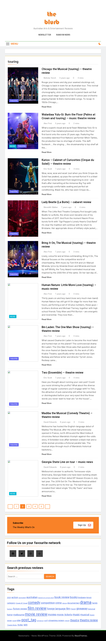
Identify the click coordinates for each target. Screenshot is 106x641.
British (89, 598)
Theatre (14, 101)
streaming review (56, 620)
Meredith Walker (51, 207)
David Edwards (50, 422)
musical (84, 614)
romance (40, 621)
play (19, 620)
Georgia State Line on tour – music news (67, 462)
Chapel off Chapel (21, 603)
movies (52, 614)
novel (14, 621)
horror (10, 614)
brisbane (82, 597)
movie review (36, 614)
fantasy (9, 609)
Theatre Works (12, 625)
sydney (67, 621)
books (74, 597)
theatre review (89, 620)
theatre (74, 620)
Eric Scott (48, 169)
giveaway (81, 608)
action (14, 597)
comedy (34, 602)
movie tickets (64, 614)
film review (37, 608)
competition (48, 602)
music (76, 614)
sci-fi (46, 621)
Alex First (48, 123)
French (73, 609)
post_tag (28, 620)
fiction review (20, 608)
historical (91, 609)
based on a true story (46, 598)
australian (32, 597)
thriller (20, 625)
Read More (46, 107)
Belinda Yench (50, 78)
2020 (9, 598)
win (25, 624)
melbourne (18, 614)
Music (12, 146)
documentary (73, 603)
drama (85, 602)
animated (22, 598)
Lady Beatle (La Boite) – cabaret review (66, 202)
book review (62, 597)
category (11, 603)
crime (58, 602)
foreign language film (58, 608)
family (94, 603)
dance (64, 603)
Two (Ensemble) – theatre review (62, 372)
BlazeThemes (81, 635)
